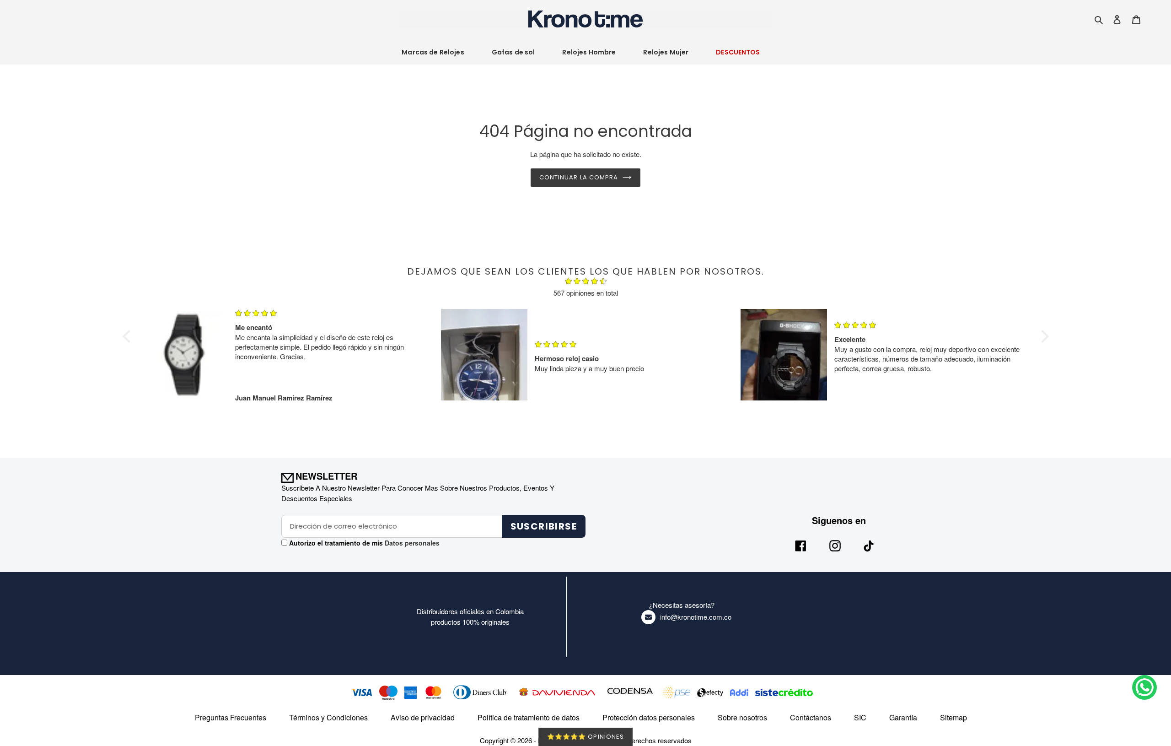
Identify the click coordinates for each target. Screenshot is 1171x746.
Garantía (903, 717)
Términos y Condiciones (328, 717)
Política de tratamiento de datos (529, 717)
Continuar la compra (578, 177)
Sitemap (953, 717)
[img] (586, 282)
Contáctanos (810, 717)
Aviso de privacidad (423, 717)
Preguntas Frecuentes (230, 717)
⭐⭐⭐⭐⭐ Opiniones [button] (585, 736)
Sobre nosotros (742, 717)
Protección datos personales (648, 717)
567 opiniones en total (585, 292)
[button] (128, 336)
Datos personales (411, 542)
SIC (860, 717)
